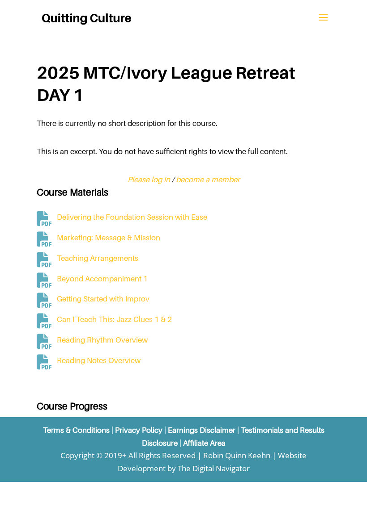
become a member (208, 179)
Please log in (149, 179)
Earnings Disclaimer (201, 430)
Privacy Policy (138, 430)
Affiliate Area (204, 443)
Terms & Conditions (76, 430)
